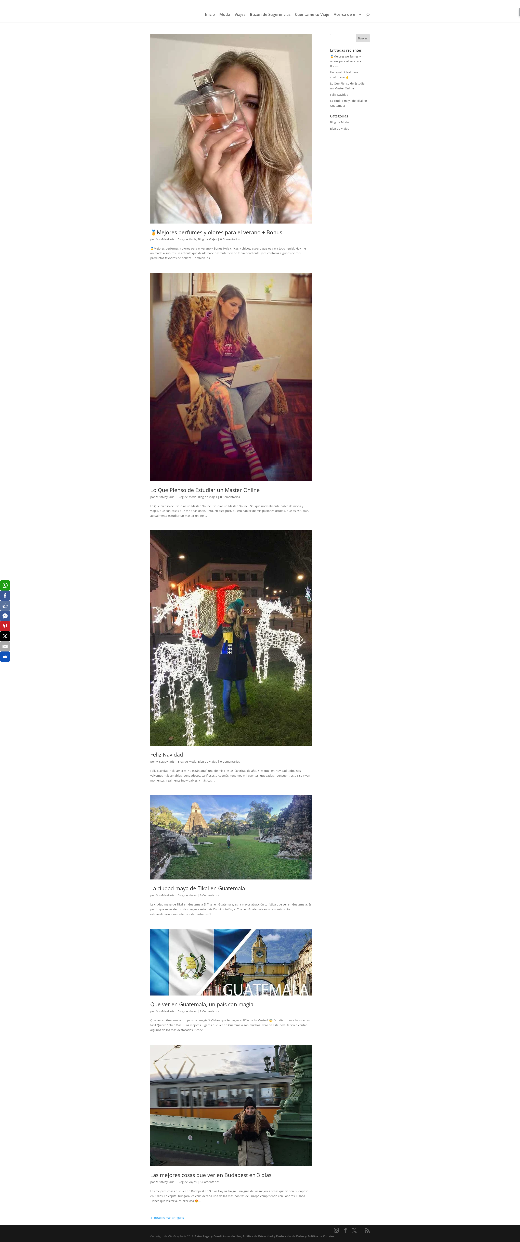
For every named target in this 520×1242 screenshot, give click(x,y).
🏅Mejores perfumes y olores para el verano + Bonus (216, 232)
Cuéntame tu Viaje (312, 15)
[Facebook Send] (5, 616)
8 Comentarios (210, 1011)
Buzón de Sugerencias (270, 15)
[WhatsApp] (5, 585)
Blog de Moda (187, 239)
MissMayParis (165, 239)
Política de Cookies (321, 1236)
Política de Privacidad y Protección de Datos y (275, 1236)
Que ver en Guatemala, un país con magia (201, 1004)
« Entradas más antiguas (167, 1218)
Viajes (240, 15)
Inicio (210, 15)
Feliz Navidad (166, 754)
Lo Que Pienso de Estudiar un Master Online (205, 490)
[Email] (5, 646)
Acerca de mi (346, 15)
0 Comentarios (230, 239)
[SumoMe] (5, 656)
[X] (5, 636)
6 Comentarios (210, 895)
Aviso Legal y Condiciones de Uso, (218, 1236)
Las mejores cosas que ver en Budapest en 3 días (210, 1175)
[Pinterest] (5, 626)
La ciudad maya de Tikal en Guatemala (197, 888)
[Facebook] (5, 596)
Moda (224, 15)
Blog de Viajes (207, 239)
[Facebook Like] (5, 606)
